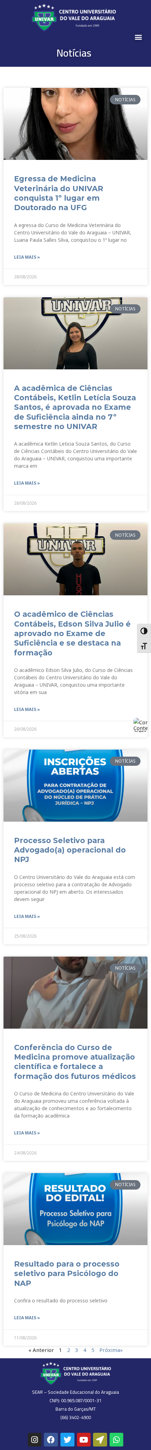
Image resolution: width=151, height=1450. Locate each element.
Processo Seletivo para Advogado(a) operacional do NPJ (70, 850)
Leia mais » (27, 257)
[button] (138, 37)
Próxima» (111, 1349)
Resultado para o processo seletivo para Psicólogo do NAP (66, 1274)
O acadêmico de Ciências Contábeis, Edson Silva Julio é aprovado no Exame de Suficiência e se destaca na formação (72, 633)
